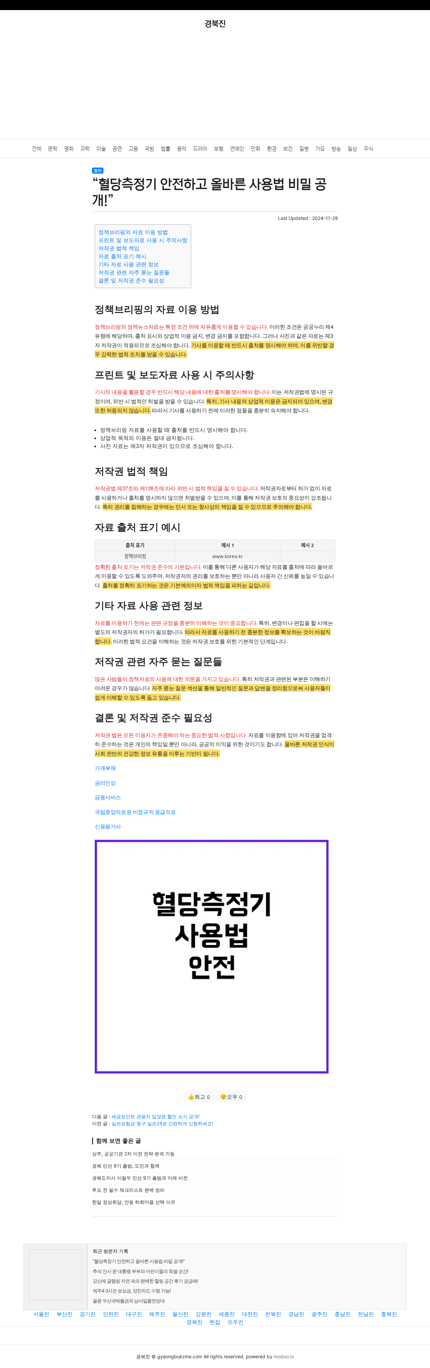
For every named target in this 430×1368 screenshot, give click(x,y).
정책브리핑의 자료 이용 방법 (133, 232)
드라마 (200, 149)
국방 (149, 149)
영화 (69, 149)
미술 (101, 149)
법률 (165, 149)
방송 (336, 149)
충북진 (389, 1314)
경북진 (194, 1322)
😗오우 (231, 1096)
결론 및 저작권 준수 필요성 (131, 280)
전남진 (366, 1314)
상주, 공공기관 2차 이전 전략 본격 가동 (133, 1153)
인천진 (111, 1314)
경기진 (88, 1314)
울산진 (180, 1314)
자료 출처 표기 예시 (122, 256)
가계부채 (105, 768)
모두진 (235, 1322)
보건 (288, 149)
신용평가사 (108, 826)
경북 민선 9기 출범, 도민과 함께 (126, 1166)
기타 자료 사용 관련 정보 (128, 264)
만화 (255, 149)
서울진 (41, 1314)
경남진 (296, 1314)
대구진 (134, 1314)
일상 (352, 149)
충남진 (343, 1314)
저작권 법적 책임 (118, 248)
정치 (98, 170)
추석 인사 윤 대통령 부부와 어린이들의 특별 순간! (140, 1271)
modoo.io (284, 1356)
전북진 (273, 1314)
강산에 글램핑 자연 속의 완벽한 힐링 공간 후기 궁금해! (145, 1281)
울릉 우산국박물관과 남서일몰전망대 (129, 1301)
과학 (85, 149)
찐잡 (215, 1322)
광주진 (319, 1314)
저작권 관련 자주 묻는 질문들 (134, 272)
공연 (117, 149)
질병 (304, 149)
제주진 (157, 1314)
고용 (133, 149)
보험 (218, 149)
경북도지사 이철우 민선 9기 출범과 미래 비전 (140, 1178)
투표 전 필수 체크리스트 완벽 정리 (128, 1190)
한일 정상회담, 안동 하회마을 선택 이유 (133, 1202)
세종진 (227, 1314)
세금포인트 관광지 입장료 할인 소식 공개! (156, 1116)
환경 (271, 149)
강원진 (204, 1314)
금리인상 (105, 782)
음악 (181, 149)
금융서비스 (108, 797)
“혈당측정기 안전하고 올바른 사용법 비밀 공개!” (138, 1261)
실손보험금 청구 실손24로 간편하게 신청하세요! (162, 1123)
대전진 (250, 1314)
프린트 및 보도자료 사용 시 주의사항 (142, 240)
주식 (368, 149)
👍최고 (199, 1096)
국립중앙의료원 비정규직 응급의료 (135, 812)
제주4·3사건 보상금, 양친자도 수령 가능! (132, 1290)
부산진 (64, 1314)
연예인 (237, 149)
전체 (36, 149)
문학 (52, 149)
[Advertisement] (215, 89)
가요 (320, 149)
